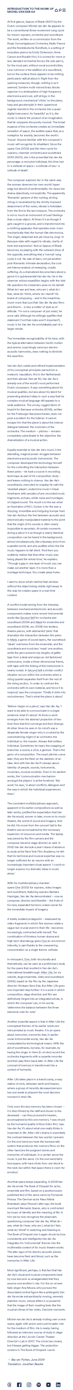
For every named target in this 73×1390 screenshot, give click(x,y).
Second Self (27, 617)
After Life (46, 972)
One (17, 887)
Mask (39, 622)
